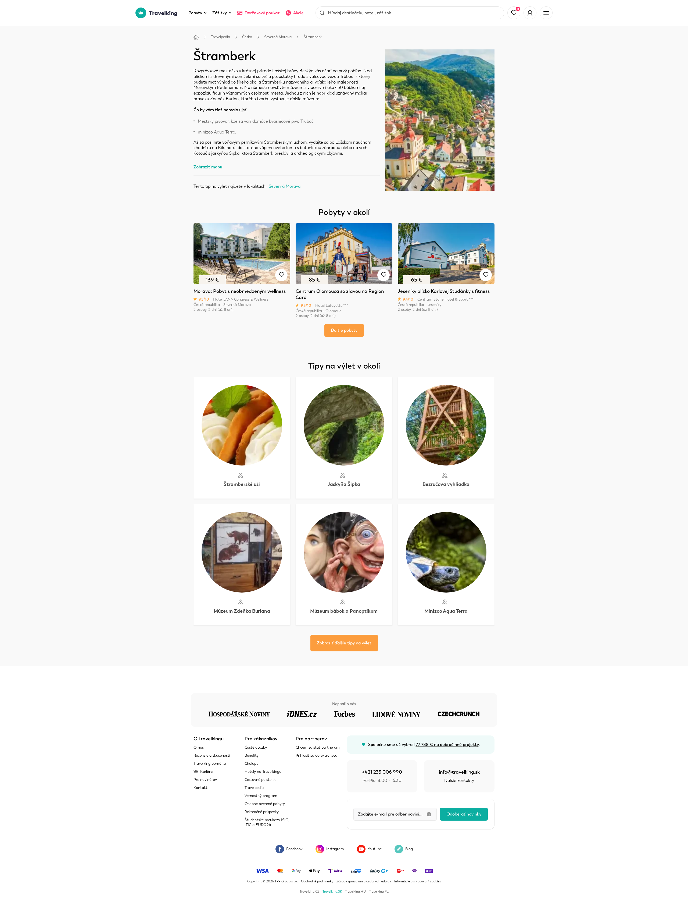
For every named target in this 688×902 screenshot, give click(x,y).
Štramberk (313, 37)
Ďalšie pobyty (344, 330)
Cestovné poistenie (260, 779)
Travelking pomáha (210, 763)
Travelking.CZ (309, 891)
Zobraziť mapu (208, 167)
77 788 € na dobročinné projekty (447, 744)
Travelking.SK (332, 891)
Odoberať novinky (463, 814)
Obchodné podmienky (317, 881)
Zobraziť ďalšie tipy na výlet (344, 643)
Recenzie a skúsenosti (212, 755)
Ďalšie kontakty (459, 780)
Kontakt (200, 787)
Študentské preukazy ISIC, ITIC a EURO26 (267, 822)
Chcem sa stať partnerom (318, 747)
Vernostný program (261, 795)
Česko (247, 37)
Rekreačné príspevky (262, 812)
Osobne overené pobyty (265, 804)
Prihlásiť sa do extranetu (316, 755)
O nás (199, 747)
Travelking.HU (355, 891)
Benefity (252, 755)
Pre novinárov (205, 779)
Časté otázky (256, 747)
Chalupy (251, 763)
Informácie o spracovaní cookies (417, 881)
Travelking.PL (379, 891)
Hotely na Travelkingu (263, 771)
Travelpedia (220, 37)
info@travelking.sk (459, 772)
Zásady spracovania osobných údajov (363, 881)
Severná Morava (278, 37)
